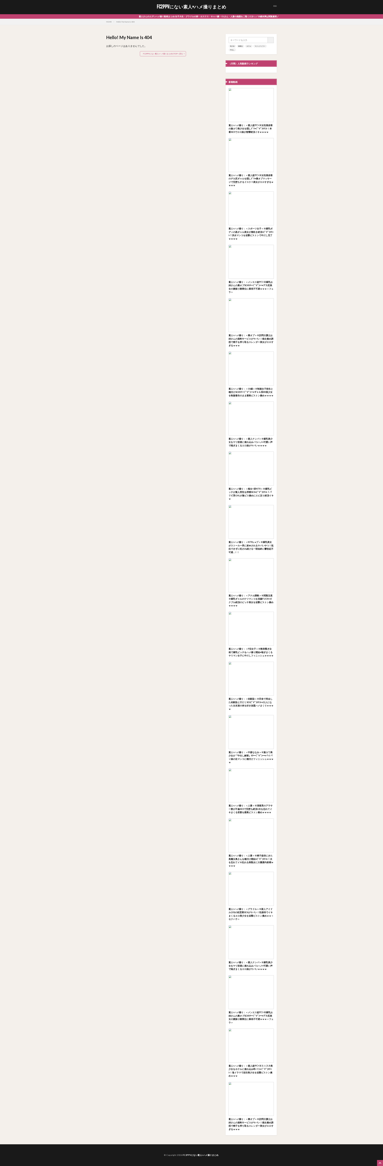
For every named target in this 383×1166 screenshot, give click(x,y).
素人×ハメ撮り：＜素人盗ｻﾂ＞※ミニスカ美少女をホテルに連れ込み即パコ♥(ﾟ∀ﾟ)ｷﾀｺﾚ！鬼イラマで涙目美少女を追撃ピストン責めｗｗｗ (251, 1070)
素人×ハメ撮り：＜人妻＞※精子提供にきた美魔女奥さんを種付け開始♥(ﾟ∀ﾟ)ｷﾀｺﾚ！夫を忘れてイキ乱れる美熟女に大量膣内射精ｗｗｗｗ (251, 860)
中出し (232, 50)
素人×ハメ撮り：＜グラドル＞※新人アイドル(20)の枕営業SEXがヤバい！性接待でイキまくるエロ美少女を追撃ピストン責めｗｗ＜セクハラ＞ (251, 914)
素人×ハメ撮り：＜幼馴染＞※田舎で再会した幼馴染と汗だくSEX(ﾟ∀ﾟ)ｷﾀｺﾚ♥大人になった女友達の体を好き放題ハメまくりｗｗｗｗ (251, 703)
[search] (271, 40)
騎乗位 (240, 46)
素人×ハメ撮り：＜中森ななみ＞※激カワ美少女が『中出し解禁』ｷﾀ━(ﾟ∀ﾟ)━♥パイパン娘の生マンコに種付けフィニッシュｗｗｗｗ (251, 757)
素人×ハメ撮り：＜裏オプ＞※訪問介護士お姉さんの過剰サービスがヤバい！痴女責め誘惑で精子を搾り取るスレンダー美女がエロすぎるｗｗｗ (251, 340)
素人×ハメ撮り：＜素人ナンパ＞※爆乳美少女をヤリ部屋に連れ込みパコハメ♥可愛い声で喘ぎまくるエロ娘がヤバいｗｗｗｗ (251, 442)
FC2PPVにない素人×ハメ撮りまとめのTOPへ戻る (163, 54)
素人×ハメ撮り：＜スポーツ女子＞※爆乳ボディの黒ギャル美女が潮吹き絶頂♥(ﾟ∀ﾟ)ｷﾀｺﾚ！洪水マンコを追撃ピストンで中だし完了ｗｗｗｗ (251, 233)
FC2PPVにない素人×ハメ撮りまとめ (191, 6)
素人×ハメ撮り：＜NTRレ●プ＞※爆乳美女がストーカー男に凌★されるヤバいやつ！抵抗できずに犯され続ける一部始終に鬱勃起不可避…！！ (251, 547)
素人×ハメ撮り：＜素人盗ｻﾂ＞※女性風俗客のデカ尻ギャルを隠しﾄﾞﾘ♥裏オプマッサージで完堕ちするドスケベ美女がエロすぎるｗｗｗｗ (251, 180)
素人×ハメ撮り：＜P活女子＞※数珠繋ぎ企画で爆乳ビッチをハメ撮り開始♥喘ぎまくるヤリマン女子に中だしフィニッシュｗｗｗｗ (251, 652)
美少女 (232, 46)
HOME (109, 22)
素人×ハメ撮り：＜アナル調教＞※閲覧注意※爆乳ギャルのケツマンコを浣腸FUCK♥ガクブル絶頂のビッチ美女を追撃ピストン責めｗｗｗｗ (251, 600)
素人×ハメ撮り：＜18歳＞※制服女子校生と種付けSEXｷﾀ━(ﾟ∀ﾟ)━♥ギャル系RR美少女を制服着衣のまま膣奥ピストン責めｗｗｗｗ (251, 392)
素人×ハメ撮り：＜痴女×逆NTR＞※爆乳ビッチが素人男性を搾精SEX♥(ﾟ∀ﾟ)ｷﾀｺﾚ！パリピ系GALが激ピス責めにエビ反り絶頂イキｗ (251, 493)
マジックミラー (260, 46)
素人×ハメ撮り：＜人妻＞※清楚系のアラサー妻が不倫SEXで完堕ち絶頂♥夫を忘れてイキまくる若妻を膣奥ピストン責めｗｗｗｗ (251, 809)
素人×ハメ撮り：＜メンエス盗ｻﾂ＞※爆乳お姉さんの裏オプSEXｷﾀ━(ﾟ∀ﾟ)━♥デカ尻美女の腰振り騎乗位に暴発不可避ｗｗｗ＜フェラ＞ (251, 287)
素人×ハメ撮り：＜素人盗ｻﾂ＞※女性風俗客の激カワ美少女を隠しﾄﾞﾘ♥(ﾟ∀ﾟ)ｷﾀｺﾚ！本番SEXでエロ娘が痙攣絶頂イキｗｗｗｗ (251, 128)
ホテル (249, 46)
